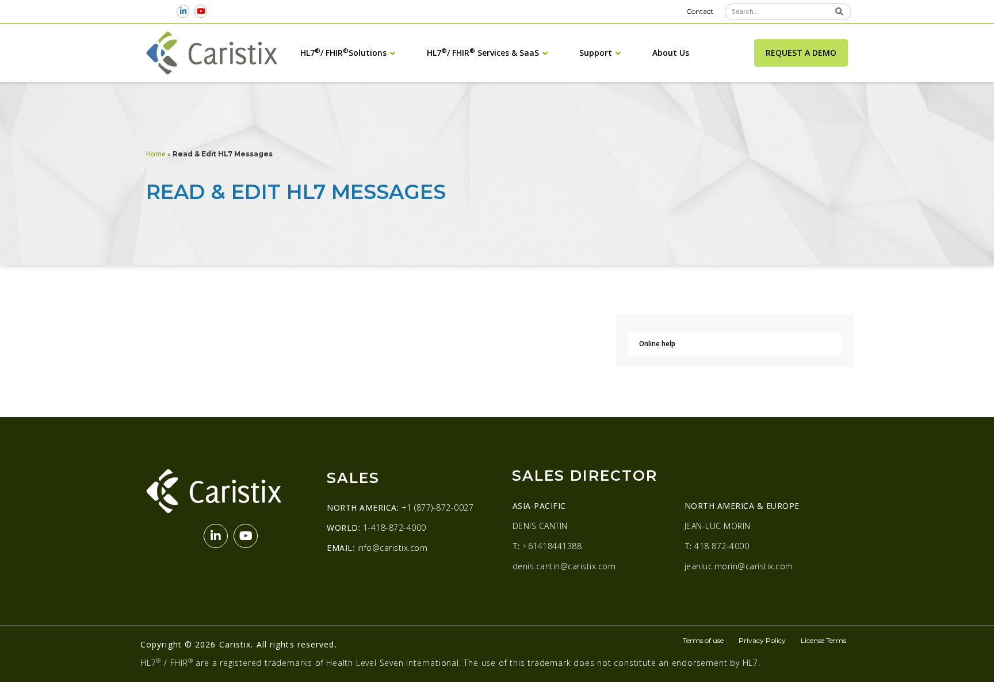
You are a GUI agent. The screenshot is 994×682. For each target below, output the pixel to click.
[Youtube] (201, 11)
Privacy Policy (762, 640)
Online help (657, 344)
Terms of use (703, 640)
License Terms (823, 640)
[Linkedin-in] (183, 11)
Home (156, 153)
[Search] (839, 12)
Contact (699, 11)
